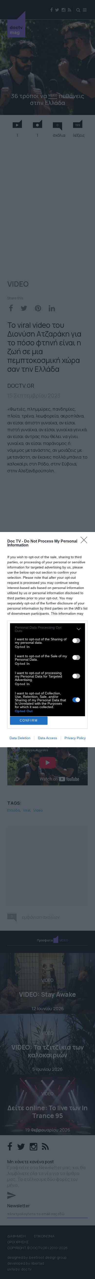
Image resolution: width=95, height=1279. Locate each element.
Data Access (47, 738)
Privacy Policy (75, 738)
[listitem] (47, 629)
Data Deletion (20, 738)
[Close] (85, 541)
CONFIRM (29, 720)
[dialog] (47, 639)
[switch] (76, 640)
